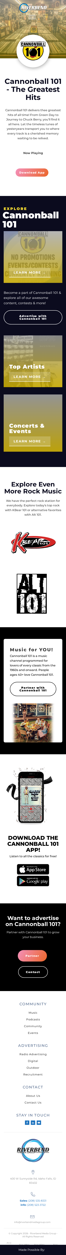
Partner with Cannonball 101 (33, 689)
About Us (33, 1096)
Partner (32, 956)
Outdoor (33, 1067)
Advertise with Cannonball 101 (33, 317)
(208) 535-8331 (33, 1200)
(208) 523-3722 (33, 1205)
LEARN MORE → (30, 273)
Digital (33, 1061)
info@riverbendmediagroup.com (32, 1222)
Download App (32, 172)
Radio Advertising (33, 1054)
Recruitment (33, 1074)
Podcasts (33, 1019)
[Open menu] (32, 17)
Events (33, 1033)
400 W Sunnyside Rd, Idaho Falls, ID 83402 (33, 1180)
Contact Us (33, 1102)
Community (33, 1026)
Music (33, 1012)
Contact (33, 972)
